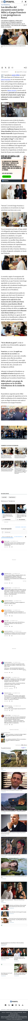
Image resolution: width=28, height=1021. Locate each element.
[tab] (7, 537)
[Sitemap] (22, 1005)
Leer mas (24, 670)
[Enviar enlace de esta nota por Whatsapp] (9, 67)
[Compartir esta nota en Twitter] (5, 67)
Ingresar (22, 1)
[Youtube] (12, 1005)
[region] (14, 636)
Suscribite (6, 176)
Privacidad (21, 1009)
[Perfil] (14, 1002)
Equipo (24, 1009)
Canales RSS (3, 1009)
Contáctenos (15, 1009)
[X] (9, 1005)
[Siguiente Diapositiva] (26, 512)
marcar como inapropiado (23, 548)
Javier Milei (4, 497)
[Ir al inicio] (8, 1)
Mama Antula (11, 90)
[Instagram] (16, 1005)
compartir (19, 605)
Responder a (8, 694)
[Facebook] (5, 1005)
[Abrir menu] (2, 2)
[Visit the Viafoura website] (24, 745)
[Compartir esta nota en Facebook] (2, 67)
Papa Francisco (12, 497)
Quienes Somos (9, 1009)
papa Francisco (5, 79)
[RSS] (19, 1005)
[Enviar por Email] (12, 67)
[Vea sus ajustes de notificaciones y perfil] (25, 1)
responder (6, 605)
